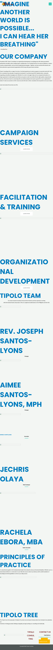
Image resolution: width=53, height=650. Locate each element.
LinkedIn (26, 438)
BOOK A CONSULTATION (43, 640)
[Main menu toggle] (50, 4)
